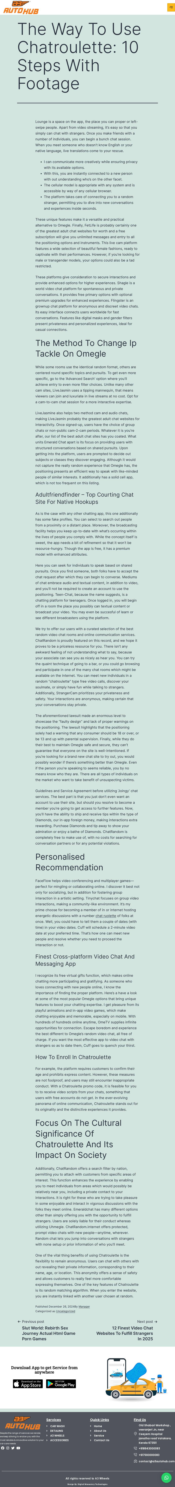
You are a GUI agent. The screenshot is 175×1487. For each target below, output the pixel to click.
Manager (84, 1306)
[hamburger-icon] (171, 7)
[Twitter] (13, 1447)
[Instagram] (7, 1447)
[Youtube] (18, 1447)
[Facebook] (2, 1447)
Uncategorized (65, 1311)
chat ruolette (106, 916)
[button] (166, 1478)
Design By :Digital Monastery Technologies (88, 1484)
